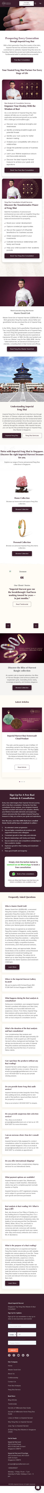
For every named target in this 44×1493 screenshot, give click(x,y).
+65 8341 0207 (14, 1074)
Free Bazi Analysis (14, 1386)
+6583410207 (13, 1468)
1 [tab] (19, 781)
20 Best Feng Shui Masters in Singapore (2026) (22, 1431)
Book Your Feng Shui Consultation (22, 256)
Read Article (22, 767)
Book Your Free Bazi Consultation (22, 170)
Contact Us (12, 1382)
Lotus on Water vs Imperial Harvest (20, 1418)
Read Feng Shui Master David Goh (22, 349)
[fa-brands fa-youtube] (18, 1355)
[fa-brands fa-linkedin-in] (23, 1355)
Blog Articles (12, 1400)
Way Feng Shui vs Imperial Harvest (20, 1422)
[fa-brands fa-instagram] (14, 1355)
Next (35, 625)
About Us (11, 1374)
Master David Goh (14, 1370)
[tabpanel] (22, 740)
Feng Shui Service (14, 1390)
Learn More (12, 967)
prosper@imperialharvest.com (21, 1071)
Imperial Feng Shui (11, 435)
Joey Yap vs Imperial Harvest (18, 1426)
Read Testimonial (22, 604)
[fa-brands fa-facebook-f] (9, 1355)
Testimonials (12, 1404)
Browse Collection (22, 509)
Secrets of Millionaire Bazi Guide (19, 1408)
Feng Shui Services (32, 435)
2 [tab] (21, 781)
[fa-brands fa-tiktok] (27, 1355)
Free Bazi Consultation (26, 3)
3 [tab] (22, 781)
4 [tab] (24, 781)
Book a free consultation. (25, 874)
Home (10, 1366)
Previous (8, 625)
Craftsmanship (13, 1378)
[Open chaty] (38, 1487)
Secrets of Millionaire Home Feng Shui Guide (21, 1413)
